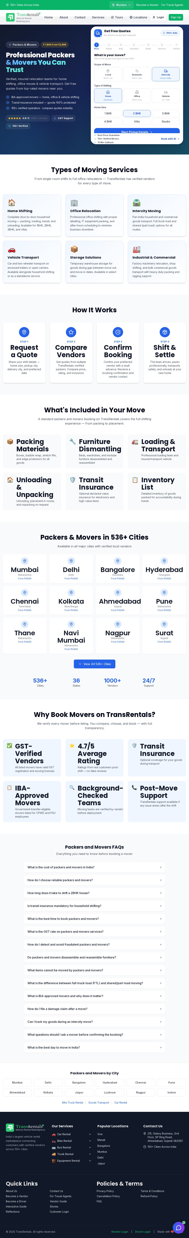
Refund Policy (149, 1196)
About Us (11, 1191)
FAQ (99, 1201)
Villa (137, 121)
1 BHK (108, 113)
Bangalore (79, 1082)
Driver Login (143, 1231)
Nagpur (141, 1092)
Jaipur (79, 1092)
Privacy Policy (105, 1191)
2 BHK (137, 113)
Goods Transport (98, 1102)
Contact (80, 17)
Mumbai (17, 1082)
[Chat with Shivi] (179, 1228)
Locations (140, 17)
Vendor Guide (58, 1201)
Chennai (140, 1082)
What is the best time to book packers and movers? (94, 919)
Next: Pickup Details (134, 132)
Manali (101, 1139)
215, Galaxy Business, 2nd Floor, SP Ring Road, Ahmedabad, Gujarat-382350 (165, 1137)
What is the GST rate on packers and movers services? (94, 931)
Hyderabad (110, 1082)
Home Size (100, 107)
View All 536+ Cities (97, 664)
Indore (172, 1092)
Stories (54, 1206)
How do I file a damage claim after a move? (94, 1009)
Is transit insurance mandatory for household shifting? (94, 906)
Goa (99, 1134)
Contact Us (56, 1191)
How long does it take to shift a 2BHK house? (94, 893)
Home (48, 17)
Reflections (13, 1211)
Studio (166, 121)
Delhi (48, 1082)
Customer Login (59, 1211)
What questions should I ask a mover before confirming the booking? (94, 1034)
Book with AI (168, 138)
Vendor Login (119, 1231)
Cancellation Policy (108, 1196)
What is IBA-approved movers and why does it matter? (94, 996)
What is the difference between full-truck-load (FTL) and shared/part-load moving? (94, 983)
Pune (171, 1082)
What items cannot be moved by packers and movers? (94, 970)
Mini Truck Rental (72, 1102)
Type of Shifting (102, 85)
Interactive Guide (16, 1206)
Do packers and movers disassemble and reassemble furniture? (94, 957)
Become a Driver (16, 1201)
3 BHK (166, 113)
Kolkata (48, 1092)
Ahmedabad (17, 1092)
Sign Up (176, 17)
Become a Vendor (147, 4)
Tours (119, 17)
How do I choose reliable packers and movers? (94, 880)
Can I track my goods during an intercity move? (94, 1022)
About (63, 17)
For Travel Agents (172, 4)
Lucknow (110, 1092)
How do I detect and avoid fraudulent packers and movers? (94, 944)
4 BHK (108, 121)
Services (98, 17)
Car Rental (120, 1102)
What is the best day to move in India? (94, 1047)
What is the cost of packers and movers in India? (94, 867)
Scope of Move (102, 64)
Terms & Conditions (152, 1191)
